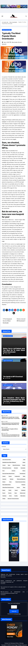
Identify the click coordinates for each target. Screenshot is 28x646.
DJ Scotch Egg (5, 22)
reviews (9, 493)
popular (4, 44)
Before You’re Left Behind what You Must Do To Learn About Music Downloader (14, 350)
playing (3, 490)
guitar (24, 476)
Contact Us (7, 643)
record (3, 493)
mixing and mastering (21, 479)
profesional (23, 490)
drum (3, 470)
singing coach (22, 493)
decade (23, 465)
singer (16, 493)
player (24, 487)
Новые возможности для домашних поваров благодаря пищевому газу (10, 423)
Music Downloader (13, 22)
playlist (10, 490)
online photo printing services (8, 487)
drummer (13, 470)
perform (18, 487)
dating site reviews (16, 465)
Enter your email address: (14, 609)
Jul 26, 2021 (7, 403)
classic (24, 462)
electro (24, 470)
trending (16, 495)
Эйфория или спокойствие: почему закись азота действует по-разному (11, 417)
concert (4, 465)
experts (3, 476)
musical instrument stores (20, 481)
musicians (23, 484)
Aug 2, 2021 (7, 353)
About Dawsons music (6, 459)
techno (10, 495)
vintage (3, 498)
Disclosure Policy (15, 643)
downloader (15, 42)
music (20, 42)
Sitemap (22, 643)
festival (10, 476)
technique (4, 495)
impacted (4, 479)
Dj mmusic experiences (6, 467)
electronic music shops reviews (8, 473)
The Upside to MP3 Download (13, 376)
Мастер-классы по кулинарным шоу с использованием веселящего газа (11, 435)
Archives (4, 446)
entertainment (22, 473)
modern (3, 481)
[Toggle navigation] (2, 16)
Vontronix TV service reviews (13, 498)
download (16, 467)
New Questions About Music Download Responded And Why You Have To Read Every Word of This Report (14, 400)
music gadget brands (6, 484)
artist (24, 459)
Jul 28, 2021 (7, 378)
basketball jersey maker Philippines (9, 462)
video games (22, 495)
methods (11, 479)
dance (9, 465)
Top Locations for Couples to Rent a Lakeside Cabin (10, 429)
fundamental (17, 476)
